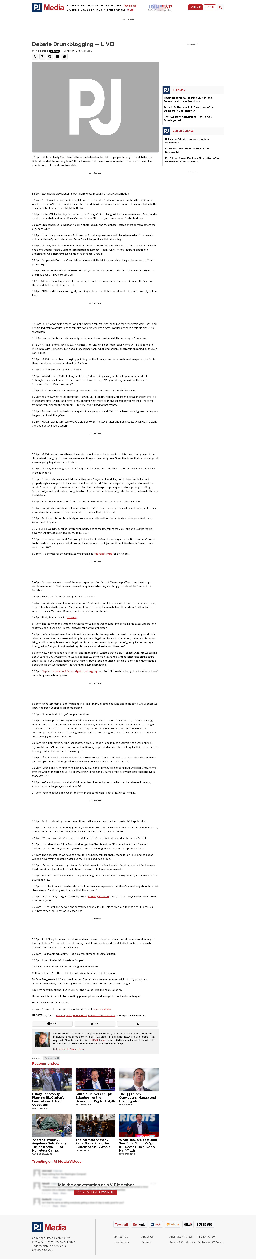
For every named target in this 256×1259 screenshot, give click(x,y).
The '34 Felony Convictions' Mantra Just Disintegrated (137, 1097)
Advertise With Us (180, 1236)
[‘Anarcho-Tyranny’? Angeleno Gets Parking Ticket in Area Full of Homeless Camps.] (52, 1125)
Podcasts (87, 5)
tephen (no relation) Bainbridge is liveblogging (70, 671)
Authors (73, 5)
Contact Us (120, 1236)
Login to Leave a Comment (95, 1192)
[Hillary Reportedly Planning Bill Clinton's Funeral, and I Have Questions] (52, 1079)
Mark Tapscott (127, 1154)
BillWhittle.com (98, 1040)
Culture (109, 10)
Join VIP (195, 7)
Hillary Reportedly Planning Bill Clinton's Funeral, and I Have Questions (48, 1099)
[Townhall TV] (131, 5)
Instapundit (113, 5)
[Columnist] (43, 1039)
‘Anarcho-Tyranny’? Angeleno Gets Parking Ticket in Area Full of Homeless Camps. (49, 1145)
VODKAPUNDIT (51, 1058)
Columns (73, 10)
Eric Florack (125, 1105)
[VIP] (130, 10)
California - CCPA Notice (210, 1242)
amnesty (72, 617)
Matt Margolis (40, 1108)
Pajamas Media (102, 1009)
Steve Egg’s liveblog (99, 896)
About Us (147, 1236)
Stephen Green (40, 51)
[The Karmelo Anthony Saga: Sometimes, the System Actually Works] (95, 1125)
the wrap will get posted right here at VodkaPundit (85, 1015)
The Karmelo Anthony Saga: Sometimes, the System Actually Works (93, 1143)
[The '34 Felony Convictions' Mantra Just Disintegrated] (139, 1079)
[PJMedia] (48, 7)
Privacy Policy (206, 1236)
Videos (120, 10)
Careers (146, 1242)
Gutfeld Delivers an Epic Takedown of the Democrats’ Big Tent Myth (95, 1097)
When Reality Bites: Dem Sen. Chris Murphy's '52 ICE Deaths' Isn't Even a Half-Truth (138, 1145)
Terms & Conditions (182, 1242)
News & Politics (92, 10)
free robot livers (103, 553)
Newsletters (121, 1242)
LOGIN (210, 7)
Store (99, 5)
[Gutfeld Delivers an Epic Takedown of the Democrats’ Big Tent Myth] (95, 1079)
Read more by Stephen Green (70, 1049)
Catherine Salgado (42, 1154)
